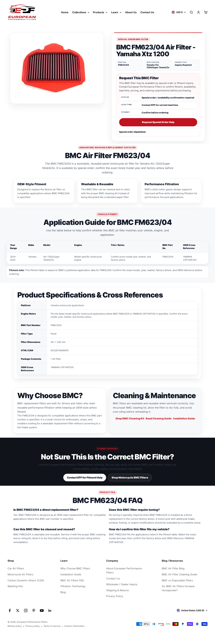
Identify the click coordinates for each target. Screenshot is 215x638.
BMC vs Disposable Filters (177, 580)
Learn (114, 12)
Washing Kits (15, 586)
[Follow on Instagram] (26, 610)
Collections (79, 12)
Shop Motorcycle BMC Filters (130, 477)
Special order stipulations (132, 132)
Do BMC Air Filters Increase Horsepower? (178, 588)
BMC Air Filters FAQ (72, 580)
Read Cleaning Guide (159, 418)
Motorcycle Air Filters (20, 574)
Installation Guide (184, 418)
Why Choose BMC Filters (75, 568)
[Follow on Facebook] (10, 610)
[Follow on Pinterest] (34, 610)
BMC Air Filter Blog (173, 568)
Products (98, 12)
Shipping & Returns (117, 590)
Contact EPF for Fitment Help (84, 477)
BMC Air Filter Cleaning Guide (179, 574)
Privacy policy (32, 626)
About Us (131, 12)
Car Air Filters (16, 568)
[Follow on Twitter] (18, 610)
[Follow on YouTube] (42, 610)
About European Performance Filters (124, 570)
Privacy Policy (114, 596)
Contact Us (147, 12)
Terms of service (51, 626)
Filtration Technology (73, 586)
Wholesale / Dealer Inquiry (121, 584)
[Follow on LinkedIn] (50, 610)
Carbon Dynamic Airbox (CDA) (26, 580)
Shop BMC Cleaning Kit (130, 418)
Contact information (74, 626)
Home (64, 12)
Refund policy (15, 626)
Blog (63, 592)
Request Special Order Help (158, 122)
